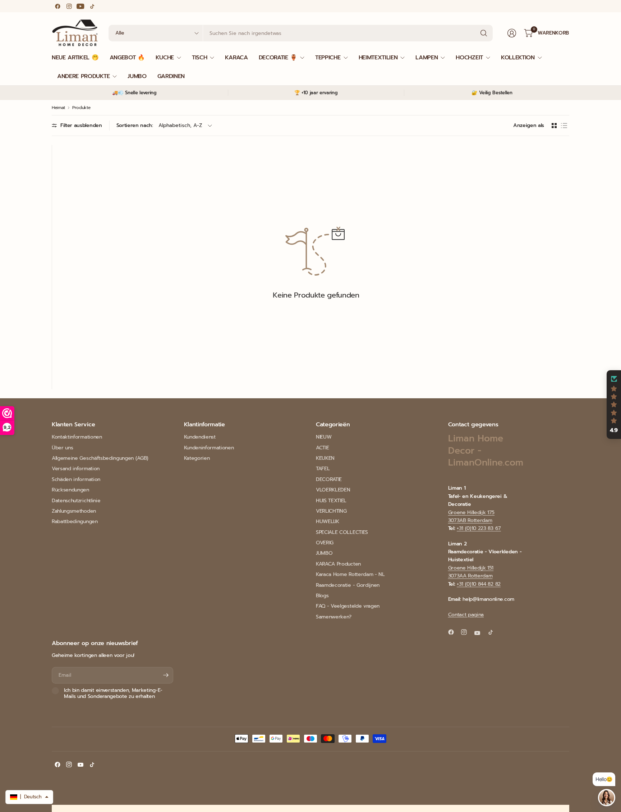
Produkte (81, 107)
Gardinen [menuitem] (171, 76)
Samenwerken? (333, 617)
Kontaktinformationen (77, 437)
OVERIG (325, 542)
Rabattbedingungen (75, 521)
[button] (614, 404)
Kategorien (197, 458)
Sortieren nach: (134, 125)
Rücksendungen (70, 490)
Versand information (76, 468)
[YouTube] (80, 6)
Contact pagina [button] (466, 614)
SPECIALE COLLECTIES (342, 532)
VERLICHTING (331, 511)
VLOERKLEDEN (333, 490)
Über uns (62, 448)
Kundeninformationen (209, 448)
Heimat (58, 107)
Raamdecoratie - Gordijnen (348, 585)
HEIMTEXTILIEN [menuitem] (378, 57)
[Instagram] (69, 6)
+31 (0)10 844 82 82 (479, 584)
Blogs (322, 595)
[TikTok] (92, 6)
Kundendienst (200, 437)
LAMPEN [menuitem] (426, 57)
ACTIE (322, 448)
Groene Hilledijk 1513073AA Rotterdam (471, 572)
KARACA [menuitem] (236, 57)
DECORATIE (329, 479)
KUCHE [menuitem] (165, 57)
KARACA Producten (338, 564)
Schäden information (76, 479)
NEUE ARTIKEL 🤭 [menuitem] (75, 57)
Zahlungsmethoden (74, 511)
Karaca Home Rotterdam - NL (350, 574)
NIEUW (323, 437)
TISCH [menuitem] (199, 57)
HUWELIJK (327, 521)
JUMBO (324, 553)
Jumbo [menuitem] (137, 76)
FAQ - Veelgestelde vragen (348, 606)
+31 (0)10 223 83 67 (479, 528)
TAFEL (323, 468)
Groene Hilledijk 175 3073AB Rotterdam (471, 516)
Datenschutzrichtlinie (76, 500)
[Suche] (484, 33)
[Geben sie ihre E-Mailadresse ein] (166, 675)
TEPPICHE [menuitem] (327, 57)
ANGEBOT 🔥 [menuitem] (127, 57)
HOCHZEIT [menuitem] (469, 57)
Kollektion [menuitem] (518, 57)
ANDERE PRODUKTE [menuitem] (83, 76)
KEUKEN (325, 458)
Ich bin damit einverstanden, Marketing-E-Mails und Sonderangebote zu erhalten (113, 693)
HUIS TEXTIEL (331, 500)
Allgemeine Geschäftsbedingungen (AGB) (100, 458)
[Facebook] (57, 6)
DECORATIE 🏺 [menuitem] (278, 57)
